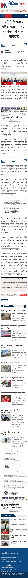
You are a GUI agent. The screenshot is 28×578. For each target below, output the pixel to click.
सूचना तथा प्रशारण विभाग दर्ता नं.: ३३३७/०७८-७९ (12, 558)
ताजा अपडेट (8, 515)
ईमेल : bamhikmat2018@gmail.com (11, 561)
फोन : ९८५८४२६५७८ (6, 559)
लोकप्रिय (7, 306)
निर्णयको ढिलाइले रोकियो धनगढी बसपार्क (18, 536)
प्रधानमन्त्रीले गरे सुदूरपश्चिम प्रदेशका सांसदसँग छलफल (18, 542)
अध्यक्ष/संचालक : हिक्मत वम (7, 567)
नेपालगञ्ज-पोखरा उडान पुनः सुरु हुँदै (18, 519)
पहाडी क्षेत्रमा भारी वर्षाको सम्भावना (18, 524)
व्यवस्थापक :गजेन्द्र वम (6, 571)
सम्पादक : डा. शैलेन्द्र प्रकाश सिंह (8, 569)
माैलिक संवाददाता (8, 52)
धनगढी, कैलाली (4, 556)
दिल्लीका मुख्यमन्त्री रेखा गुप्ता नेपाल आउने (18, 530)
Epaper (8, 16)
